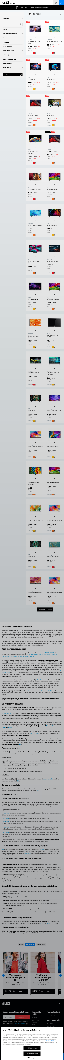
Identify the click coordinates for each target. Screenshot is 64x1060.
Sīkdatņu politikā (50, 1040)
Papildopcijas (33, 1057)
